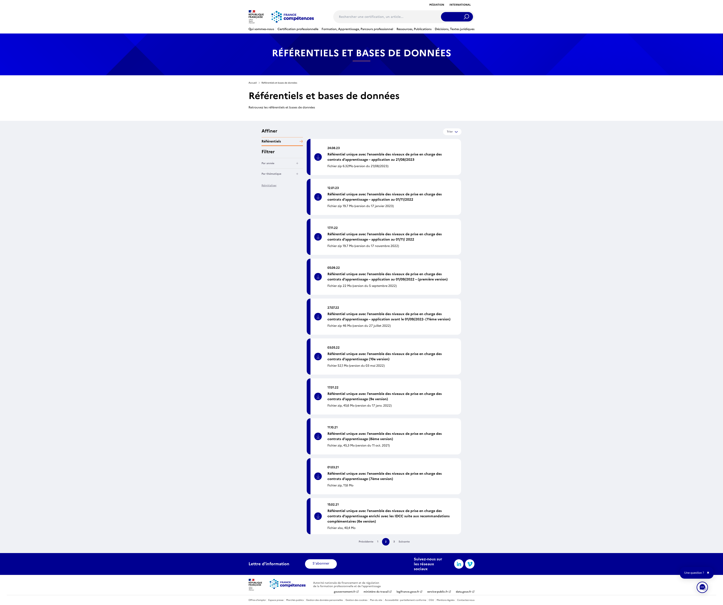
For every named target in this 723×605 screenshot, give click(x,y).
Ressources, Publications (414, 29)
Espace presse (276, 600)
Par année (268, 163)
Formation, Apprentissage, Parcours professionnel (357, 29)
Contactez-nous (465, 600)
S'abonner (321, 563)
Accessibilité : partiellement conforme (405, 600)
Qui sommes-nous (261, 29)
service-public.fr (437, 591)
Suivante (404, 542)
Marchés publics (295, 600)
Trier (450, 132)
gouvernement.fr (345, 591)
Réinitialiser (269, 185)
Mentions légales (446, 600)
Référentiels (271, 141)
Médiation (436, 5)
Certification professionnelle (298, 29)
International (460, 5)
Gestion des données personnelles (324, 600)
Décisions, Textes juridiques (454, 29)
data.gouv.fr (463, 591)
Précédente (366, 542)
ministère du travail (376, 591)
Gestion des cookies (356, 600)
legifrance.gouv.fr (408, 591)
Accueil (253, 83)
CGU (431, 600)
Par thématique (271, 174)
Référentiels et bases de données (279, 83)
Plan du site (376, 600)
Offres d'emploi (257, 600)
